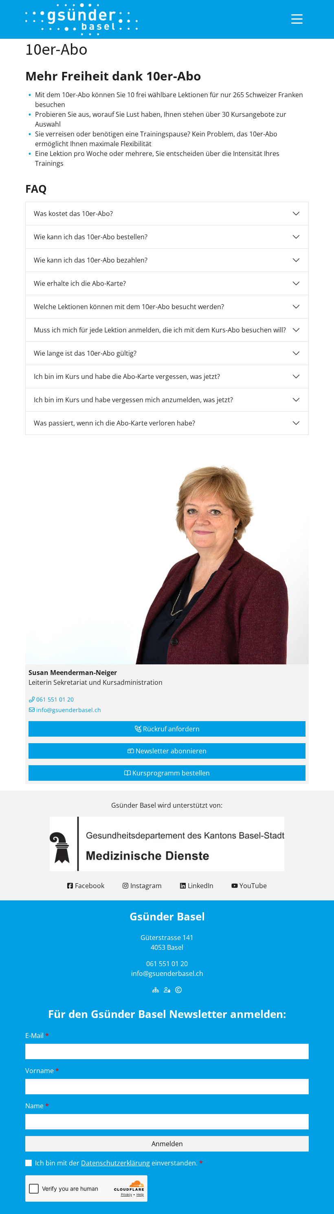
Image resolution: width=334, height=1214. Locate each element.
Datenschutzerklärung (115, 1162)
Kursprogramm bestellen (170, 772)
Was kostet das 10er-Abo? (73, 213)
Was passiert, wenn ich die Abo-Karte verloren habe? (114, 423)
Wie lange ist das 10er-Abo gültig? (85, 353)
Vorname (42, 1070)
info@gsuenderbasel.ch (68, 710)
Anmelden (167, 1143)
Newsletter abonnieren (170, 750)
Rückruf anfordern (170, 728)
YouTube (252, 885)
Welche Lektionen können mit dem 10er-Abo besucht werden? (129, 306)
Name (37, 1105)
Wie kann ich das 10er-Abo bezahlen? (90, 260)
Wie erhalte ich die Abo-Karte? (80, 283)
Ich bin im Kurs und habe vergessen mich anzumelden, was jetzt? (133, 399)
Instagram (145, 885)
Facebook (88, 885)
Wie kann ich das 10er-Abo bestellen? (90, 236)
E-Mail (37, 1035)
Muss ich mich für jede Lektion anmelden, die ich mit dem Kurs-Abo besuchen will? (160, 329)
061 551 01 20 (54, 699)
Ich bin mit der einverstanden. (119, 1162)
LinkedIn (199, 885)
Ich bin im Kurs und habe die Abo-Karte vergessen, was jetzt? (127, 376)
